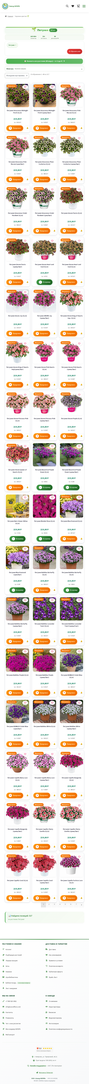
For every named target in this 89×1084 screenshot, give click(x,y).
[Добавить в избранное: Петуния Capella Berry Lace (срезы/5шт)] (52, 754)
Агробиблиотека (12, 977)
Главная (10, 16)
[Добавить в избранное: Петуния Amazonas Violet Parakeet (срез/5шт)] (52, 189)
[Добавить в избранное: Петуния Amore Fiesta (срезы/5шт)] (25, 241)
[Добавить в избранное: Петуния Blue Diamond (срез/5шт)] (25, 549)
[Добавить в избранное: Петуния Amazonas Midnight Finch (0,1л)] (25, 87)
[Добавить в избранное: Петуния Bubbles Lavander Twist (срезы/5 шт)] (79, 600)
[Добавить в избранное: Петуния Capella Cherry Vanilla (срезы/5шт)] (79, 805)
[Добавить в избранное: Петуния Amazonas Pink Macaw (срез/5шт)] (25, 138)
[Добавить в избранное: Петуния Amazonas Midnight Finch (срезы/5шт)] (52, 87)
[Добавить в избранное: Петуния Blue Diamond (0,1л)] (79, 497)
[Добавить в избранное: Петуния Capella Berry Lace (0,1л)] (25, 754)
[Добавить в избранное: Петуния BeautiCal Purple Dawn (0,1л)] (52, 446)
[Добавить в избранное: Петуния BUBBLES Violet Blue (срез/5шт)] (25, 703)
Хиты (7, 966)
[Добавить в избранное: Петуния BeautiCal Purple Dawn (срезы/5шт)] (79, 446)
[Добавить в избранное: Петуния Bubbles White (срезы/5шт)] (79, 703)
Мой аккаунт (10, 1035)
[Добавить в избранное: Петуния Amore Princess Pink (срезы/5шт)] (52, 395)
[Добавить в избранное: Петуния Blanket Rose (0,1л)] (52, 497)
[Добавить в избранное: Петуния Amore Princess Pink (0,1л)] (25, 395)
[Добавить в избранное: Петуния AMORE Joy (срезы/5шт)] (52, 292)
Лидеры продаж (11, 960)
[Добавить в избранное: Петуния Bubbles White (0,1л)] (52, 703)
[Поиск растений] (67, 6)
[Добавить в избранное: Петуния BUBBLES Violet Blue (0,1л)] (79, 651)
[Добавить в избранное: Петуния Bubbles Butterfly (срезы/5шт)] (25, 600)
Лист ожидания (11, 988)
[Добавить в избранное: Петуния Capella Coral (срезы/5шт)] (52, 857)
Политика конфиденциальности (60, 1029)
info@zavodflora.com (13, 1007)
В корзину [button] (46, 282)
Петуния (12, 45)
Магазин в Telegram (46, 1072)
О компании (53, 1001)
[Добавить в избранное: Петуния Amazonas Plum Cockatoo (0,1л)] (52, 138)
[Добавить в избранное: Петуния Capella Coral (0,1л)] (25, 857)
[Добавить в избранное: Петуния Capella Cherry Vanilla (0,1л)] (52, 805)
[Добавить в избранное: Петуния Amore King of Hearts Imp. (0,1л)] (79, 292)
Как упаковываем (55, 955)
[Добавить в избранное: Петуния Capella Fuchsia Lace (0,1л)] (79, 857)
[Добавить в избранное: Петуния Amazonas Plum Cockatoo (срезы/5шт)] (79, 138)
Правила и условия (55, 960)
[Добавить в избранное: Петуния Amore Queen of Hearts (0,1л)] (25, 446)
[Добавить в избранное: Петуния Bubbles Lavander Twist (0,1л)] (52, 600)
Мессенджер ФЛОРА (13, 1029)
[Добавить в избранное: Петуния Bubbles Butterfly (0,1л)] (52, 549)
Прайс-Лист (53, 977)
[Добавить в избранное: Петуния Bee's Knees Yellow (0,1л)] (25, 497)
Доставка (52, 949)
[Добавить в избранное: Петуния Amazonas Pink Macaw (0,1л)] (79, 87)
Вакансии (52, 1012)
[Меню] (84, 6)
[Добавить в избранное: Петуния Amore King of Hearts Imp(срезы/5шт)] (25, 344)
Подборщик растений (14, 955)
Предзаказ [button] (17, 128)
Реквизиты (10, 1018)
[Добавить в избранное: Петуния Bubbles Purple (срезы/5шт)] (52, 651)
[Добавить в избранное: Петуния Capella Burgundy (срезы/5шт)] (25, 805)
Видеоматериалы (55, 1018)
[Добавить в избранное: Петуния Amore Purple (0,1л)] (79, 395)
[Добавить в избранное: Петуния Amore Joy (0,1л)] (25, 292)
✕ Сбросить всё (74, 51)
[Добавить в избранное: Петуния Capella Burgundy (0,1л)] (79, 754)
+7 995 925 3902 (11, 1001)
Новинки (9, 972)
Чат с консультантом (13, 1023)
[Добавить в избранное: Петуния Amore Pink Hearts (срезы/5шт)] (79, 344)
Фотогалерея (54, 1023)
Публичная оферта (56, 972)
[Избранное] (72, 6)
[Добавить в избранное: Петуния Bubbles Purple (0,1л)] (25, 651)
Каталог (8, 949)
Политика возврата (56, 966)
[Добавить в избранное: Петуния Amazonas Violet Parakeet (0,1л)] (25, 189)
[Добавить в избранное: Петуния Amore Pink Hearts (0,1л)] (52, 344)
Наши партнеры (54, 1007)
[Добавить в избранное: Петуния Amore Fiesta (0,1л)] (79, 189)
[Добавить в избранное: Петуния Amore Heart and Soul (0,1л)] (52, 241)
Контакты (9, 1012)
